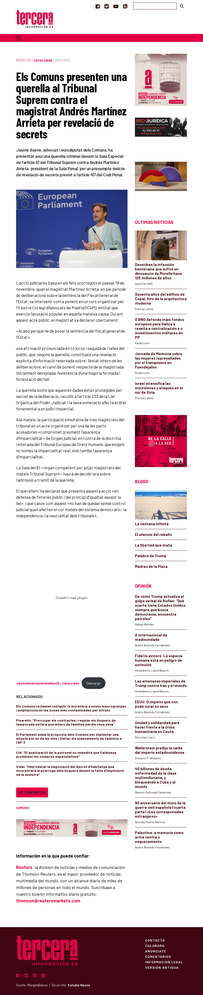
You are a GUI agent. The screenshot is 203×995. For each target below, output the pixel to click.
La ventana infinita (152, 524)
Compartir (34, 792)
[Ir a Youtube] (115, 6)
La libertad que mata (153, 545)
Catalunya (42, 60)
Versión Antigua (161, 967)
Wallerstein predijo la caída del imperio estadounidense (159, 750)
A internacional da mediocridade (151, 637)
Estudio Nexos (79, 985)
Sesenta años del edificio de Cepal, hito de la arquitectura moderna (161, 298)
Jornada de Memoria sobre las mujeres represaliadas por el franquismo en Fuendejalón (158, 360)
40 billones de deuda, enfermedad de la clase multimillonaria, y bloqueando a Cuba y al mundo (156, 777)
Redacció (23, 60)
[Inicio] (34, 18)
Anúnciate (155, 951)
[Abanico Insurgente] (161, 182)
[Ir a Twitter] (106, 6)
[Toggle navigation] (18, 38)
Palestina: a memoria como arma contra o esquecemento (159, 837)
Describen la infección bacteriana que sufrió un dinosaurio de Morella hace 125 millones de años (158, 271)
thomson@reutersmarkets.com (48, 900)
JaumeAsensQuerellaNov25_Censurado (47, 683)
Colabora (155, 945)
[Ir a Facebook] (98, 6)
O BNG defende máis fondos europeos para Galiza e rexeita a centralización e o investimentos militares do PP (159, 328)
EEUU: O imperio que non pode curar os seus (156, 704)
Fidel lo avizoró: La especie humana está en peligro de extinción (158, 660)
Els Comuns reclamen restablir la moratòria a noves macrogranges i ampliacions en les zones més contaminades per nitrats (71, 708)
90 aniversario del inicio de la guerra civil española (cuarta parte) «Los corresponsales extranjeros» (160, 809)
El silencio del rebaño (153, 534)
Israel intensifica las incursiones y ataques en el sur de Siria (159, 387)
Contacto (155, 940)
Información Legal (164, 962)
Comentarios (158, 956)
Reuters (24, 867)
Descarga (94, 683)
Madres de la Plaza (151, 566)
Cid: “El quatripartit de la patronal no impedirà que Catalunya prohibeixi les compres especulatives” (66, 754)
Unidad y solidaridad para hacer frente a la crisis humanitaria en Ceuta (157, 727)
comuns (22, 808)
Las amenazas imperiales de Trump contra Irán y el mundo (161, 683)
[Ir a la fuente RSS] (125, 6)
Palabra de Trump (150, 555)
